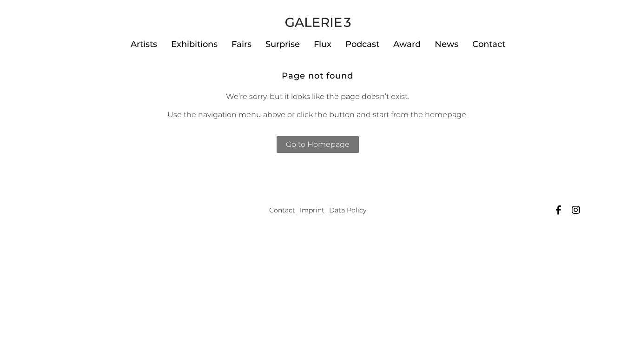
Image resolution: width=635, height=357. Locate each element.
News (446, 44)
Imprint (312, 210)
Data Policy (347, 210)
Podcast (362, 44)
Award (407, 44)
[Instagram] (575, 210)
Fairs (241, 44)
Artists (144, 44)
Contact (488, 44)
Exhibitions (194, 44)
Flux (322, 44)
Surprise (282, 44)
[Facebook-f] (558, 210)
